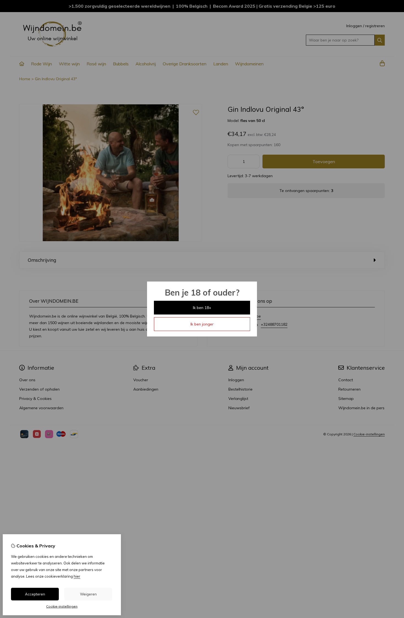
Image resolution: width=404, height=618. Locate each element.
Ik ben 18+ (202, 307)
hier (77, 576)
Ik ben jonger (202, 324)
